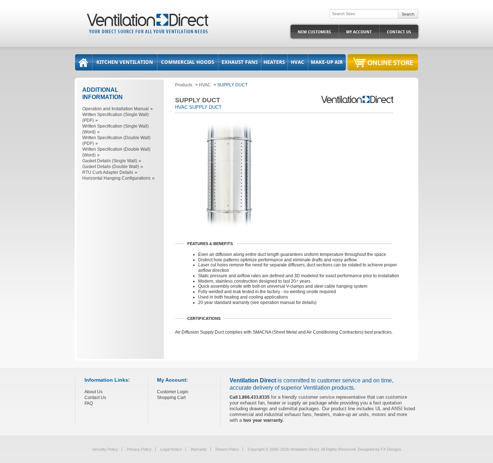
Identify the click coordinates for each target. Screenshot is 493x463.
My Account (359, 32)
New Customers (314, 32)
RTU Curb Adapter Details (107, 172)
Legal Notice (171, 449)
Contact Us (399, 32)
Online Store (390, 62)
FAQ (88, 403)
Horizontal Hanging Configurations (116, 178)
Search (408, 14)
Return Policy (227, 449)
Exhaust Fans (240, 62)
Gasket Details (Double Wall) (110, 166)
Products (183, 84)
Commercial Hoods (187, 62)
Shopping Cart (171, 397)
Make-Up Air (327, 62)
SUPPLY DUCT (232, 84)
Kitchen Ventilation (124, 62)
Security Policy (105, 449)
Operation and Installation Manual (115, 108)
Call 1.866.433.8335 (250, 397)
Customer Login (172, 391)
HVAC (297, 62)
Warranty (199, 449)
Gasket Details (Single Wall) (109, 160)
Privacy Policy (139, 449)
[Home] (83, 62)
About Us (93, 391)
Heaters (274, 62)
